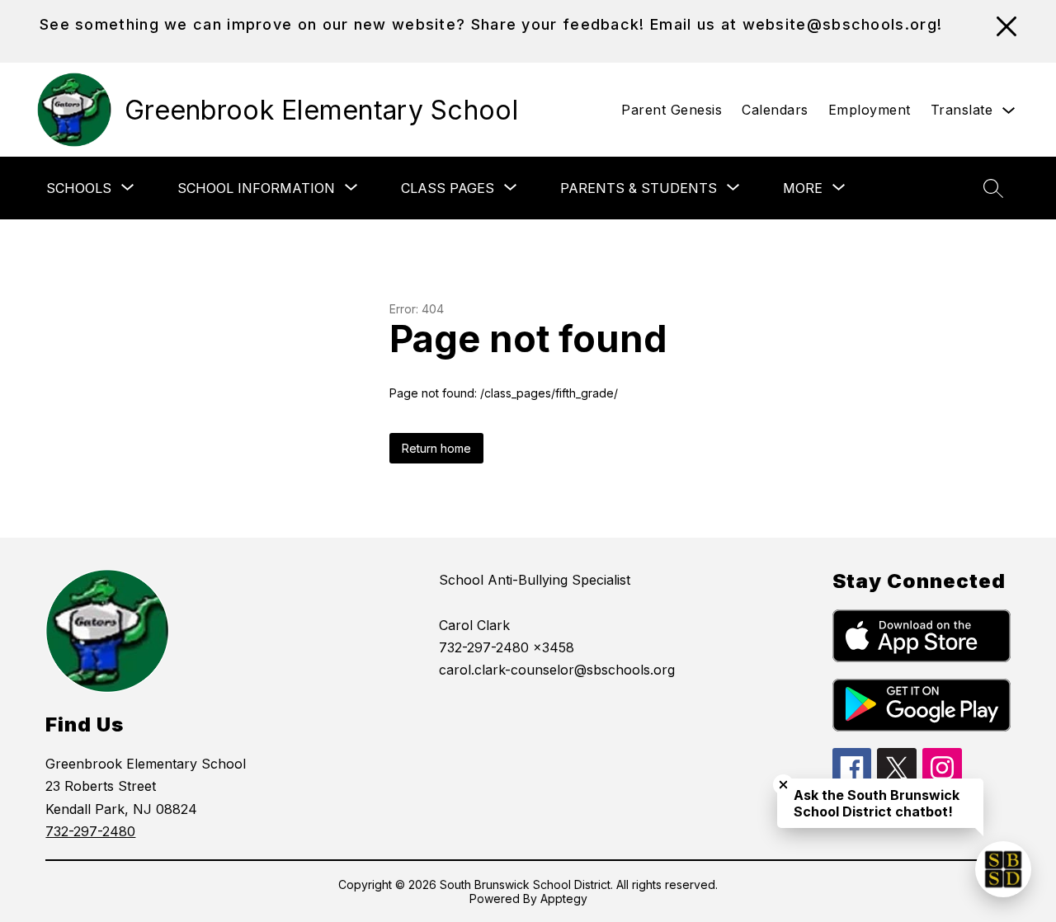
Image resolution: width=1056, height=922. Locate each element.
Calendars (775, 109)
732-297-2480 (90, 831)
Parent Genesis (671, 109)
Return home (436, 448)
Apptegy (563, 898)
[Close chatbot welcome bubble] (783, 784)
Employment (869, 109)
